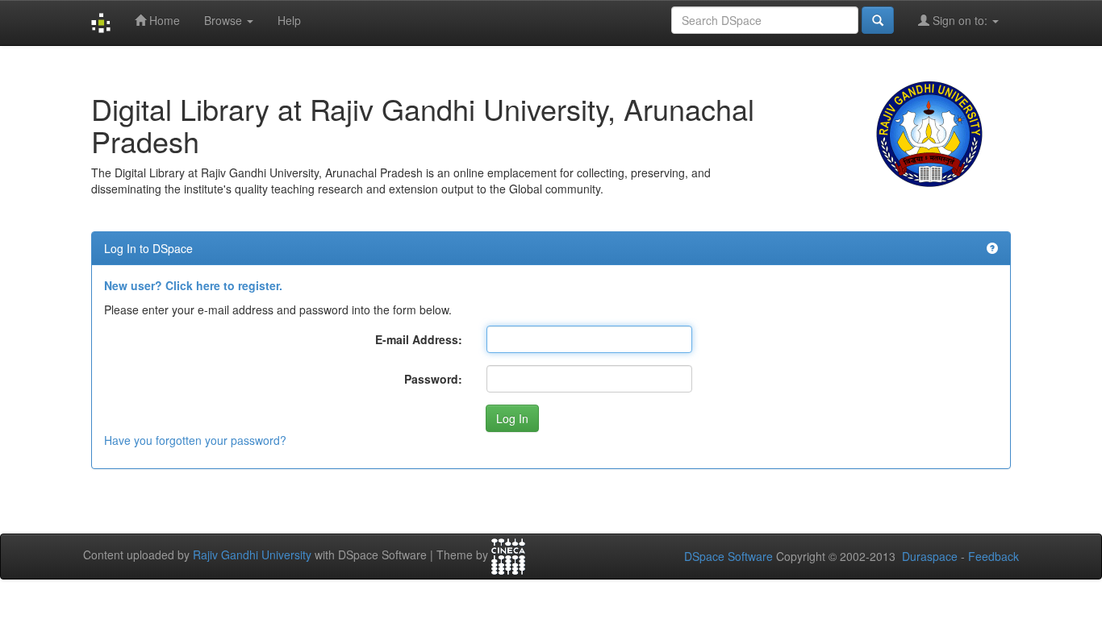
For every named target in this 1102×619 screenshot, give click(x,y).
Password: (433, 379)
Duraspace (930, 556)
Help (289, 20)
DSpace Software (728, 556)
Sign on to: (960, 20)
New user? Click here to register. (193, 285)
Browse (224, 20)
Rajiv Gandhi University (252, 554)
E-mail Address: (418, 339)
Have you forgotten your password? (195, 440)
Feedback (993, 556)
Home (163, 20)
